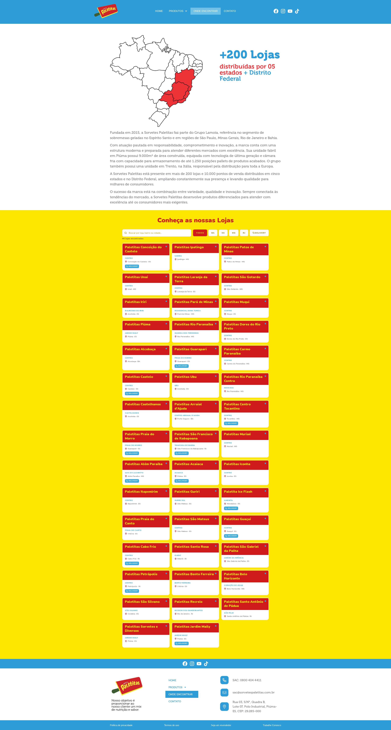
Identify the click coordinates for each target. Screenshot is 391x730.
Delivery (260, 233)
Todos (200, 233)
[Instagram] (283, 11)
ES (223, 233)
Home (159, 11)
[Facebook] (276, 11)
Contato (230, 11)
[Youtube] (290, 11)
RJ (244, 233)
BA (212, 233)
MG (234, 233)
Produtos (176, 11)
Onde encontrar (206, 11)
